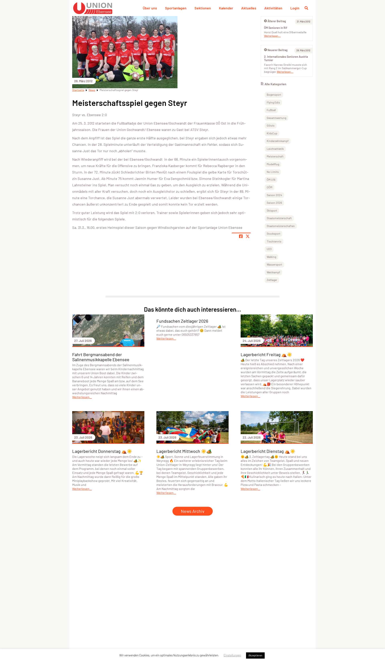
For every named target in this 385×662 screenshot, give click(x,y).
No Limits (273, 171)
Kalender (226, 8)
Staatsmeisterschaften (281, 226)
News (92, 90)
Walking (271, 257)
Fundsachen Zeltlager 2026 (182, 320)
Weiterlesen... (272, 36)
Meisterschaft (275, 156)
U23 (269, 249)
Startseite (78, 90)
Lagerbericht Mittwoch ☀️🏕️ (184, 451)
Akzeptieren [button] (255, 655)
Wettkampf (273, 272)
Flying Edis (273, 102)
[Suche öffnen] (306, 8)
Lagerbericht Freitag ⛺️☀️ (266, 354)
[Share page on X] (248, 236)
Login (294, 8)
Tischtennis (274, 241)
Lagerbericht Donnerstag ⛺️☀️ (102, 451)
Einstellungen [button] (232, 655)
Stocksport (273, 233)
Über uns (150, 8)
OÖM (269, 187)
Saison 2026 (274, 202)
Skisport (272, 210)
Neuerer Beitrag (277, 50)
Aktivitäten (273, 8)
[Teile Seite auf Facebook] (241, 236)
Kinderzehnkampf (278, 141)
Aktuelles (248, 8)
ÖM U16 (271, 179)
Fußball (271, 110)
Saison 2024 (274, 195)
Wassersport (274, 264)
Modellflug (273, 164)
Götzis (271, 125)
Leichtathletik (275, 148)
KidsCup (272, 133)
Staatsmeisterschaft (279, 218)
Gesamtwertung (276, 118)
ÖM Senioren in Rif (275, 27)
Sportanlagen (175, 8)
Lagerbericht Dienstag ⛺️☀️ (268, 451)
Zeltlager (272, 280)
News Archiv (192, 511)
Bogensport (274, 94)
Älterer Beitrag (276, 21)
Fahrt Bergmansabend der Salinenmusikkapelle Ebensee (100, 357)
